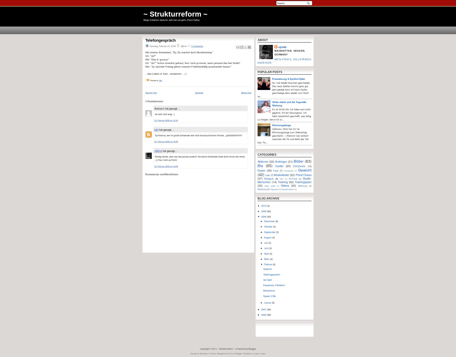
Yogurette (274, 189)
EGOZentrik (299, 166)
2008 (264, 216)
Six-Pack (293, 178)
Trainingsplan (303, 182)
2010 (264, 205)
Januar (268, 302)
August (268, 237)
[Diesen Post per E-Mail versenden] (238, 47)
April (267, 253)
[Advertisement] (166, 242)
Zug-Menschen (287, 189)
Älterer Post (246, 92)
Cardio (279, 166)
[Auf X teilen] (245, 47)
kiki (156, 129)
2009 (264, 211)
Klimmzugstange (281, 125)
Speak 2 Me (269, 296)
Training (283, 182)
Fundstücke (288, 170)
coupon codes (259, 353)
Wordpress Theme (208, 353)
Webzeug (302, 185)
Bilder (299, 161)
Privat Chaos (304, 175)
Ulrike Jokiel (269, 186)
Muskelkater (281, 175)
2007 (264, 309)
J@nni (158, 151)
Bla (160, 80)
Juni (266, 248)
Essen (261, 170)
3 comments (197, 46)
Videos (285, 185)
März (267, 259)
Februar (268, 264)
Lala (267, 175)
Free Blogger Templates (241, 353)
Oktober (268, 226)
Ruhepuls (269, 178)
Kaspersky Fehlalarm (274, 285)
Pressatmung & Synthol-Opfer (288, 79)
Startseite (199, 92)
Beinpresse (269, 290)
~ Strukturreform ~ (175, 14)
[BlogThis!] (241, 47)
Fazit (275, 170)
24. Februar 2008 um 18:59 (166, 141)
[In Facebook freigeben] (249, 47)
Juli (266, 242)
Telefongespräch (160, 40)
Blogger (252, 348)
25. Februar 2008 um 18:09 (166, 166)
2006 (264, 314)
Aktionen (263, 161)
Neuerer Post (151, 92)
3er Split (267, 279)
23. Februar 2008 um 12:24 (166, 120)
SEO (282, 178)
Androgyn (281, 161)
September (270, 232)
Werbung (262, 189)
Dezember (269, 221)
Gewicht (305, 170)
